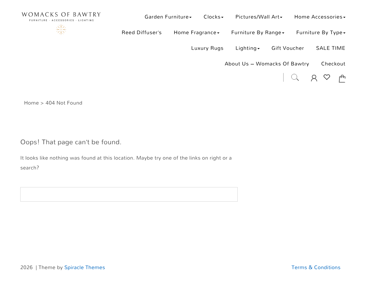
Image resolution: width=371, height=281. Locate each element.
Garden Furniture (167, 16)
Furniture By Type (319, 32)
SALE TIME (330, 48)
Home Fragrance (195, 32)
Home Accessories (318, 16)
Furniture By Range (256, 32)
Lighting (246, 48)
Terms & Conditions (316, 267)
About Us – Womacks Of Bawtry (267, 63)
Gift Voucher (288, 48)
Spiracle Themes (84, 267)
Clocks (212, 16)
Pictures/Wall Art (257, 16)
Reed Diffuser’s (142, 32)
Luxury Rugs (207, 48)
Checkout (333, 63)
